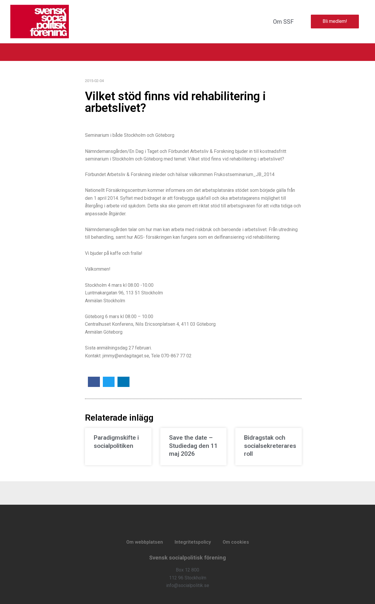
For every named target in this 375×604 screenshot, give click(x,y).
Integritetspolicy (193, 542)
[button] (94, 382)
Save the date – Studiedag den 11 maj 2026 (193, 445)
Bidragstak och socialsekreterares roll (270, 445)
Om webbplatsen (144, 542)
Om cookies (236, 542)
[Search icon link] (362, 52)
